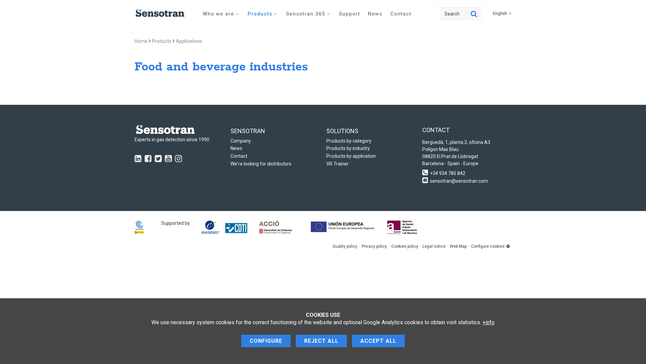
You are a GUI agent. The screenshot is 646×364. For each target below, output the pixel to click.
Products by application (351, 156)
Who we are (218, 14)
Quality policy (344, 246)
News (375, 14)
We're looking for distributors (260, 163)
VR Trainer (337, 163)
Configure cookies (488, 246)
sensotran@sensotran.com (459, 181)
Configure (266, 341)
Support (349, 14)
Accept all (378, 341)
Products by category (348, 141)
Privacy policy (374, 246)
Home (141, 41)
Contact (400, 14)
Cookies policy (404, 246)
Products (260, 14)
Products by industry (348, 148)
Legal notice (434, 246)
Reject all (321, 341)
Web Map (458, 246)
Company (240, 141)
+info (488, 322)
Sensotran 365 (305, 14)
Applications (189, 41)
